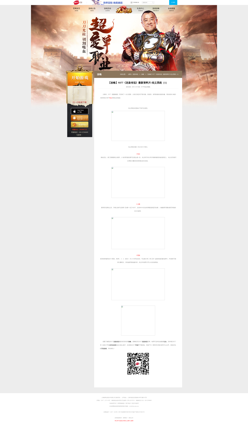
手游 (136, 345)
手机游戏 (104, 348)
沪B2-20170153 (131, 400)
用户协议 (128, 403)
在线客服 (171, 9)
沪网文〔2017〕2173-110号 (103, 400)
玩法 (119, 98)
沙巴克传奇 (112, 345)
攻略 (142, 74)
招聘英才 (125, 417)
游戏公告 (92, 9)
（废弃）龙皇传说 (132, 74)
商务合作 (131, 417)
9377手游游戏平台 (79, 2)
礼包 (165, 341)
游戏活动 (107, 9)
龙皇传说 (115, 94)
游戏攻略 (155, 9)
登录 (174, 2)
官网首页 (76, 9)
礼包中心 (140, 9)
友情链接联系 (118, 417)
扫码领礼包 (136, 2)
